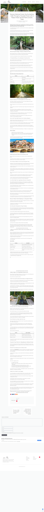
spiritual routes (24, 156)
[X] (12, 394)
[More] (17, 394)
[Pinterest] (10, 394)
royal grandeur (21, 201)
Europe (27, 459)
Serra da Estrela (19, 54)
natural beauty (19, 314)
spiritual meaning (28, 175)
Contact (34, 457)
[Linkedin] (13, 394)
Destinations (27, 457)
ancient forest (13, 25)
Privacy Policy (35, 458)
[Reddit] (16, 394)
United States (27, 458)
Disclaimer (34, 459)
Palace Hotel (13, 364)
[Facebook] (11, 394)
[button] (40, 2)
